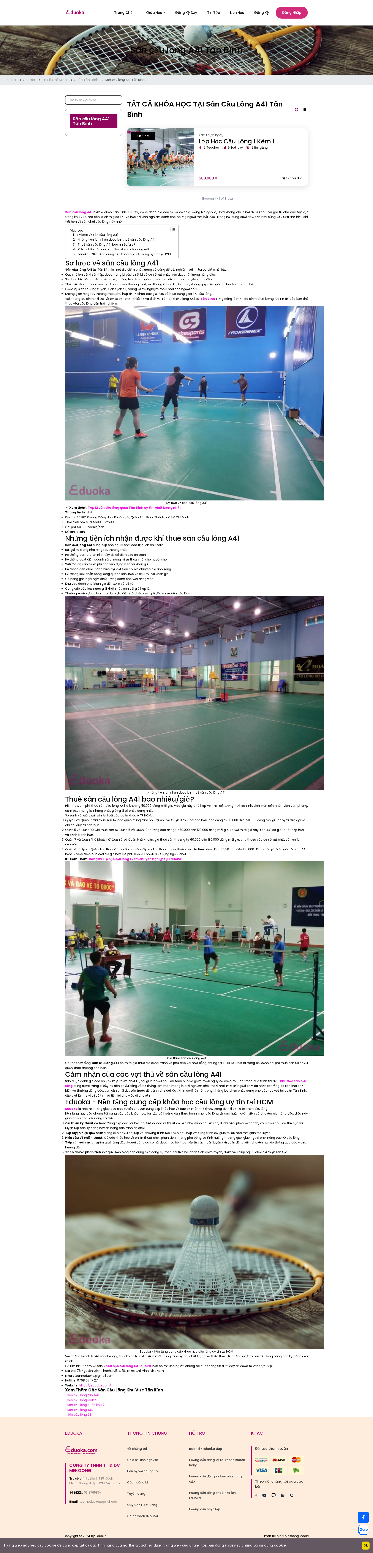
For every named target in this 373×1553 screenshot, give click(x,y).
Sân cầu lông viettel (82, 1400)
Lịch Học (237, 12)
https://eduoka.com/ (95, 1385)
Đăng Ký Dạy (186, 12)
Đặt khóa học (292, 178)
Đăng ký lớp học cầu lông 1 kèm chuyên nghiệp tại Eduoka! (135, 859)
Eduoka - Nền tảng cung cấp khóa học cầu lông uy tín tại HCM (124, 254)
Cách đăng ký (138, 1482)
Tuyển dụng (136, 1493)
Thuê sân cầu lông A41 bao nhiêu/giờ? (106, 244)
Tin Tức (213, 12)
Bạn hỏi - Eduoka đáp (205, 1449)
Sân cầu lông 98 (79, 1414)
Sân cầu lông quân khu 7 (85, 1405)
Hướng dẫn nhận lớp (204, 1509)
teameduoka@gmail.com (98, 1501)
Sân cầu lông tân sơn (83, 1395)
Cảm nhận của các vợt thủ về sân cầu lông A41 (113, 249)
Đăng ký (261, 12)
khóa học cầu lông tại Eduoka (127, 1366)
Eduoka (9, 79)
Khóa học (154, 12)
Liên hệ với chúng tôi (142, 1471)
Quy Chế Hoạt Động (142, 1505)
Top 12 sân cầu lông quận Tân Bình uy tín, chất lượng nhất (134, 507)
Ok (366, 1545)
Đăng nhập (291, 12)
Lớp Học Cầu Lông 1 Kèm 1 (237, 141)
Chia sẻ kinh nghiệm (142, 1460)
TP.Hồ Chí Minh (54, 79)
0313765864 (93, 1492)
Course (29, 79)
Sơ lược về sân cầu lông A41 (97, 235)
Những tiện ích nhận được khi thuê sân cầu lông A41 (116, 239)
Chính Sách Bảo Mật (142, 1516)
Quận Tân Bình (86, 79)
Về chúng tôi (137, 1449)
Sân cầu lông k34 (80, 1410)
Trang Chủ (123, 12)
